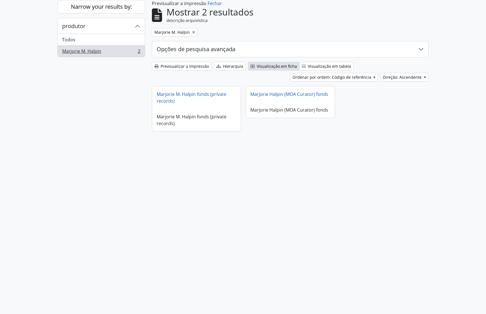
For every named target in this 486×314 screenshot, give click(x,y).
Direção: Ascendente (403, 77)
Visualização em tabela (329, 66)
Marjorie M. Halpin (101, 52)
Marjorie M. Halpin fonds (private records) (191, 97)
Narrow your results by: (101, 6)
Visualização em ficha (276, 66)
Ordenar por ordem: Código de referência (332, 77)
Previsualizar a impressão (184, 66)
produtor (74, 26)
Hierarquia (232, 66)
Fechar (215, 3)
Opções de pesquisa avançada (196, 49)
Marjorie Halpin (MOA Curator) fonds (289, 94)
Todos (68, 40)
